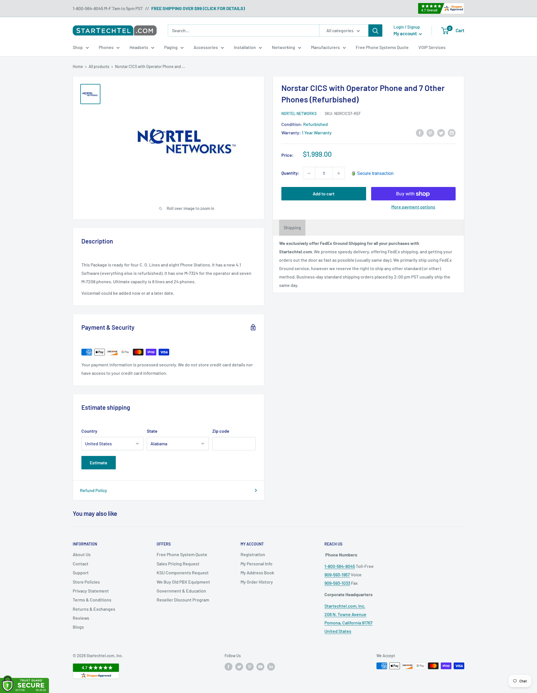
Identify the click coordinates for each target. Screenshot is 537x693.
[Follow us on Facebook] (228, 666)
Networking (283, 47)
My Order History (257, 581)
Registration (253, 554)
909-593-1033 (337, 583)
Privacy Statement (91, 590)
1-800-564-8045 (339, 566)
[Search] (375, 30)
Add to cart (324, 193)
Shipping (292, 227)
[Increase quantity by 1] (339, 173)
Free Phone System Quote (182, 554)
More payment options (413, 207)
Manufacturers (325, 47)
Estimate (98, 462)
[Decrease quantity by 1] (309, 173)
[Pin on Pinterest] (430, 132)
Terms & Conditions (92, 599)
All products (99, 66)
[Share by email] (452, 132)
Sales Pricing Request (178, 563)
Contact (80, 563)
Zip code (220, 431)
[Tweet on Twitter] (441, 132)
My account (406, 33)
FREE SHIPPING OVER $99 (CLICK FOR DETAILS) (198, 8)
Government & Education (181, 590)
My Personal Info (256, 563)
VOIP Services (432, 47)
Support (81, 572)
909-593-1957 (337, 574)
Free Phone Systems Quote (382, 47)
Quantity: (290, 173)
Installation (245, 47)
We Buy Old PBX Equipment (183, 581)
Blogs (78, 626)
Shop (78, 47)
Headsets (138, 47)
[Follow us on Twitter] (239, 666)
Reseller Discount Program (183, 599)
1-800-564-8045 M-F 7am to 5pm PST (108, 8)
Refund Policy (93, 490)
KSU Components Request (183, 572)
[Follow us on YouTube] (260, 666)
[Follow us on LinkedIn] (271, 666)
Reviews (81, 618)
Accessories (206, 47)
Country (89, 431)
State (152, 431)
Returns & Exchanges (94, 609)
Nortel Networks (299, 113)
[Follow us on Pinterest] (250, 666)
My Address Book (257, 572)
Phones (106, 47)
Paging (171, 47)
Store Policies (86, 581)
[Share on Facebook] (420, 132)
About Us (82, 554)
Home (78, 66)
